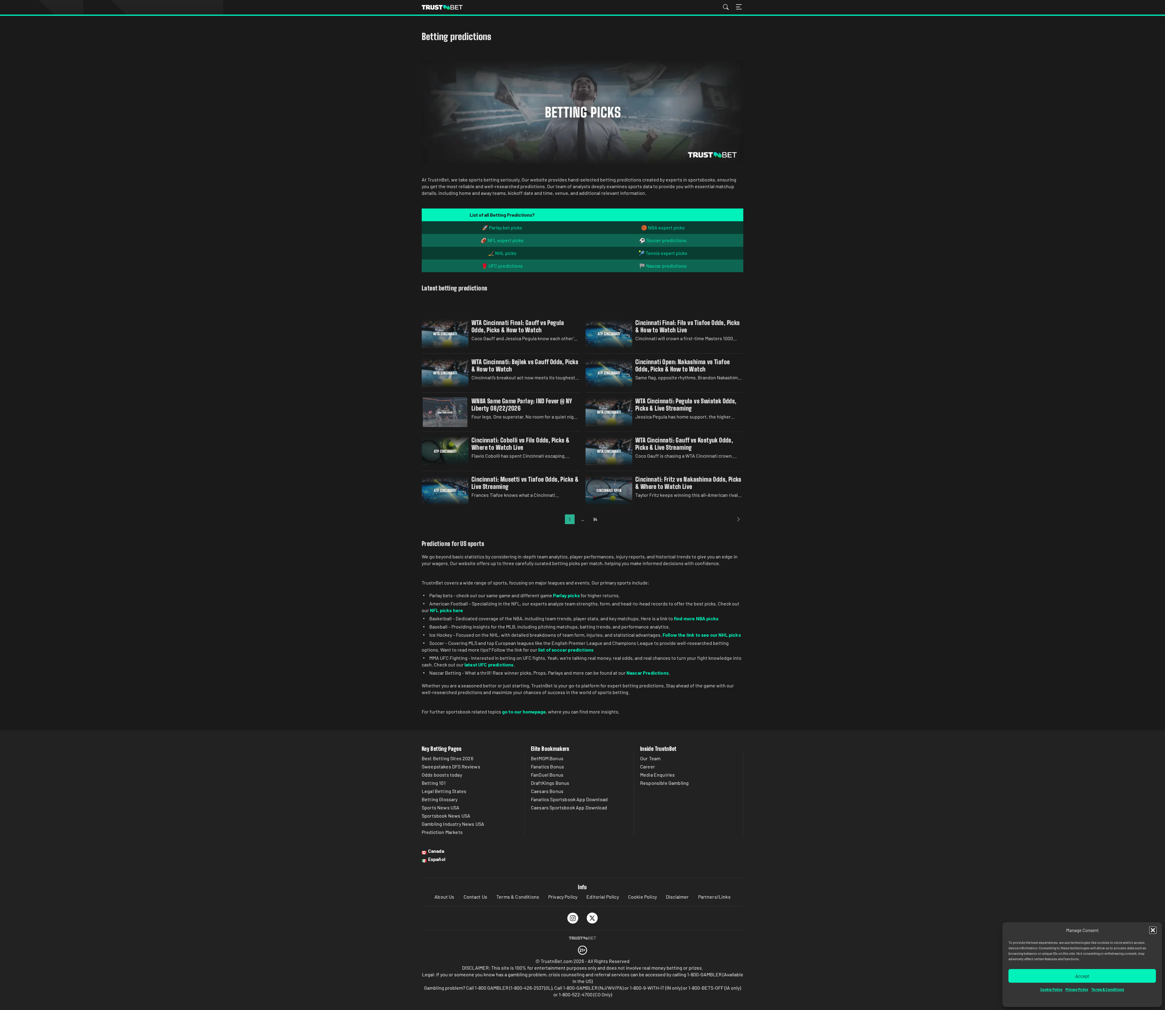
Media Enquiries (657, 775)
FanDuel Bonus (547, 775)
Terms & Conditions (1107, 989)
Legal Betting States (444, 791)
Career (647, 766)
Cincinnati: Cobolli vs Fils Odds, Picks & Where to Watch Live (520, 443)
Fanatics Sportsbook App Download (569, 799)
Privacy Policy (1076, 989)
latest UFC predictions (489, 664)
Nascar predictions (666, 266)
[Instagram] (573, 918)
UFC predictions (505, 266)
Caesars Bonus (547, 791)
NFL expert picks (506, 240)
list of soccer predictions (565, 649)
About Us (444, 897)
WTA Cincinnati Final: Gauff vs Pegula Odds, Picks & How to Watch (517, 326)
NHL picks (505, 253)
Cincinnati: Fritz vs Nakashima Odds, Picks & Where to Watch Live (688, 483)
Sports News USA (440, 807)
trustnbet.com (442, 7)
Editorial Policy (602, 897)
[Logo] (582, 938)
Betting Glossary (440, 799)
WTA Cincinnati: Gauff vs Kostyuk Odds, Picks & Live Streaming (684, 443)
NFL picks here (446, 610)
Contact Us (476, 897)
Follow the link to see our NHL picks (702, 635)
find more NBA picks (696, 618)
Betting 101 (434, 783)
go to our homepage (524, 711)
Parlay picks (566, 595)
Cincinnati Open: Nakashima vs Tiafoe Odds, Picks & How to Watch (682, 365)
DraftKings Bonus (550, 783)
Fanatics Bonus (547, 766)
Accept (1082, 976)
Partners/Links (714, 897)
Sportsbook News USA (446, 816)
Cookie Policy (1051, 989)
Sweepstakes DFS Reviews (451, 766)
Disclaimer (677, 897)
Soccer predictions (666, 240)
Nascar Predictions (647, 673)
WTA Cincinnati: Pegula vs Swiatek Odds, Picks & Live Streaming (686, 404)
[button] (1153, 930)
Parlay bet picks (505, 227)
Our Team (650, 758)
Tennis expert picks (666, 253)
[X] (592, 918)
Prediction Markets (442, 832)
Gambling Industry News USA (453, 824)
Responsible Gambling (664, 783)
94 (595, 519)
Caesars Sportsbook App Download (569, 807)
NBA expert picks (666, 227)
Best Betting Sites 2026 (447, 758)
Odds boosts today (442, 775)
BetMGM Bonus (547, 758)
